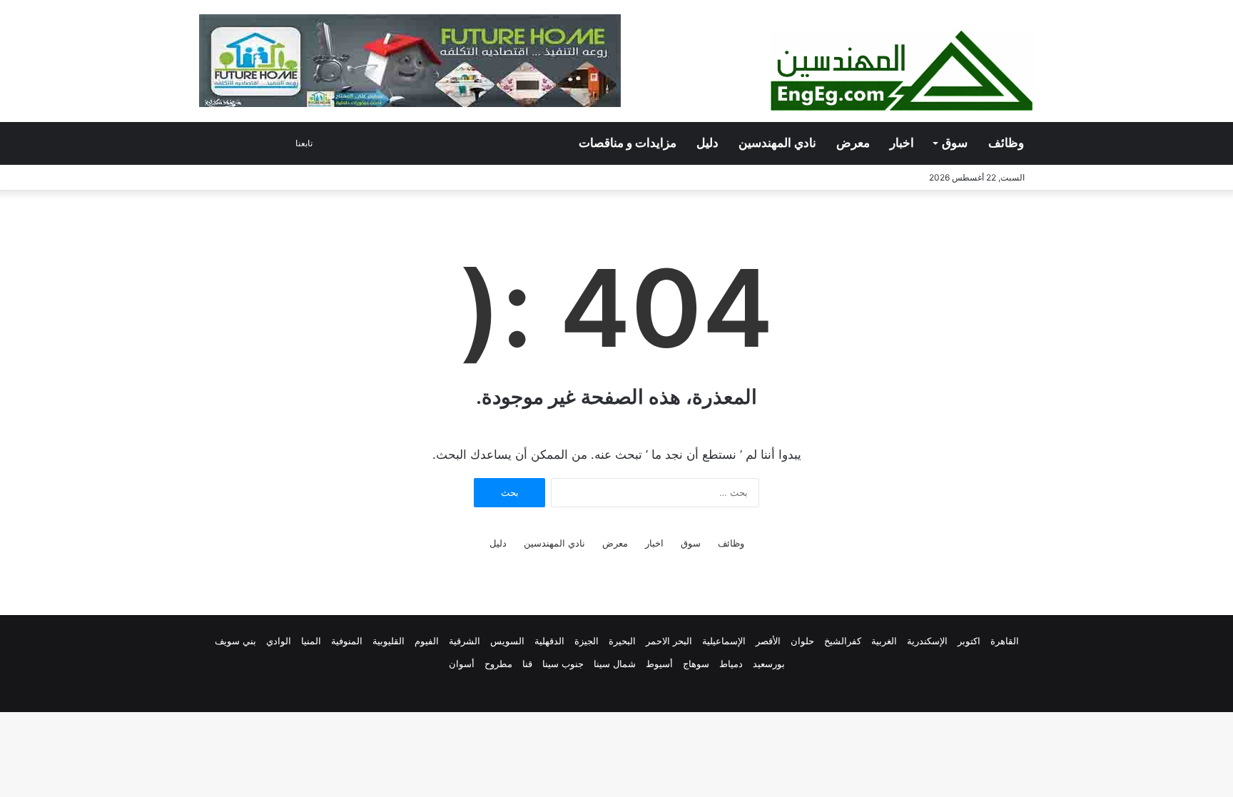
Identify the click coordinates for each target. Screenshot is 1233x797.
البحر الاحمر (669, 640)
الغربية (884, 640)
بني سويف (235, 640)
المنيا (311, 640)
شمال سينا (615, 663)
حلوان (802, 640)
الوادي (278, 640)
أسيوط (659, 663)
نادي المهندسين (777, 143)
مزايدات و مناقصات (627, 143)
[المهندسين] (902, 71)
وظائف (1006, 143)
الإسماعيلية (724, 640)
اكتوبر (969, 640)
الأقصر (768, 640)
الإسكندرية (927, 640)
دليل (707, 143)
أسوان (462, 663)
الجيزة (586, 640)
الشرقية (464, 640)
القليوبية (388, 640)
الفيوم (427, 640)
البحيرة (622, 640)
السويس (507, 640)
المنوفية (346, 640)
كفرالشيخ (842, 640)
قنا (527, 663)
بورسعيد (769, 663)
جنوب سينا (563, 663)
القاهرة (1004, 640)
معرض (853, 143)
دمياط (731, 663)
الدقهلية (549, 640)
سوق (955, 143)
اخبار (902, 143)
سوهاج (696, 663)
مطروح (498, 663)
